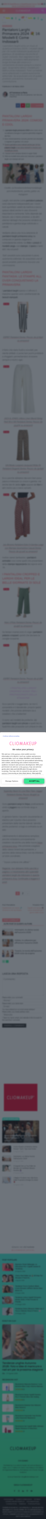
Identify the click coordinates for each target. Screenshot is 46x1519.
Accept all (34, 781)
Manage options (11, 781)
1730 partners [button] (15, 754)
